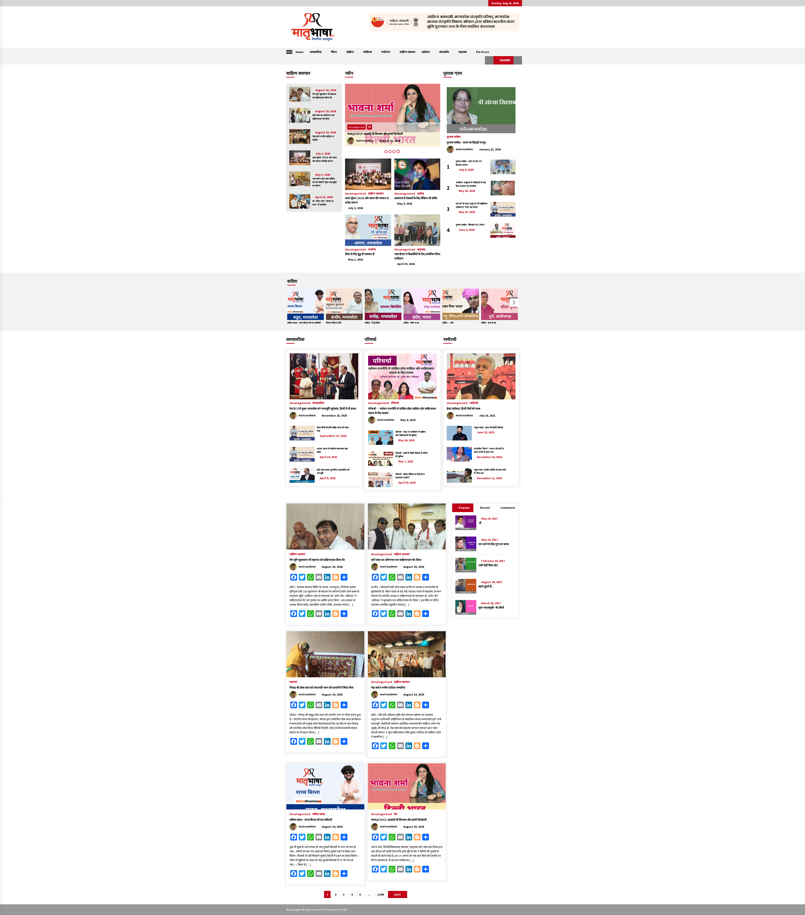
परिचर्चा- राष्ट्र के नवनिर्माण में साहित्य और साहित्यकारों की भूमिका (410, 433)
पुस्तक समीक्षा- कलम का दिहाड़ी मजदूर (466, 142)
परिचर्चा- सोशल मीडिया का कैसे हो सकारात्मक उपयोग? (410, 476)
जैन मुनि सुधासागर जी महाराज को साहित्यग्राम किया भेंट (324, 96)
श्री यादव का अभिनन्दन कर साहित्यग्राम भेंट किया (323, 117)
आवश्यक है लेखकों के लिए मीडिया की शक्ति (415, 198)
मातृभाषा (462, 52)
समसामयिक (316, 52)
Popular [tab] (464, 508)
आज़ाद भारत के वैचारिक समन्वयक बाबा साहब (332, 450)
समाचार (293, 681)
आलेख (420, 193)
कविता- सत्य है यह (488, 322)
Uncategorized (356, 127)
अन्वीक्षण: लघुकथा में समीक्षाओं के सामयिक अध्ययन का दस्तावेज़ (471, 184)
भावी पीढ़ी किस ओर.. (488, 565)
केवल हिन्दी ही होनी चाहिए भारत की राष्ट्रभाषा (333, 429)
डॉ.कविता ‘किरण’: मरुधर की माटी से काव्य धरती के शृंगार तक (489, 450)
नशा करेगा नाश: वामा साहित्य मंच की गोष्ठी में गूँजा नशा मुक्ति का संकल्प (324, 182)
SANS (343, 909)
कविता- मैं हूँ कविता (372, 322)
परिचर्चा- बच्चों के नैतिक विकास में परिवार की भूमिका (411, 455)
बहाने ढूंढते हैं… (486, 586)
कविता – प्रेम (448, 322)
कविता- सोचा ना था (411, 322)
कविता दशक (374, 127)
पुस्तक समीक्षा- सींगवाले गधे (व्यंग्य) (470, 224)
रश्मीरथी (449, 339)
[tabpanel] (392, 115)
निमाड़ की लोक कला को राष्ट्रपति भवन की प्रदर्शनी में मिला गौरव (321, 687)
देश (395, 814)
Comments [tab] (507, 508)
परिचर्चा (370, 339)
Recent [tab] (485, 508)
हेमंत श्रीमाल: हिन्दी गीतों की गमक (463, 408)
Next (514, 302)
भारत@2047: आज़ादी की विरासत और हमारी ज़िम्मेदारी (399, 820)
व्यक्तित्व (367, 52)
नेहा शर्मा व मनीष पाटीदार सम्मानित (323, 138)
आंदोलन (426, 52)
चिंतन (334, 52)
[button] (489, 60)
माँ (479, 523)
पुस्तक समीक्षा (454, 136)
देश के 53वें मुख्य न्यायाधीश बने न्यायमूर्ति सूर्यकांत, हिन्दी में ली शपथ (323, 408)
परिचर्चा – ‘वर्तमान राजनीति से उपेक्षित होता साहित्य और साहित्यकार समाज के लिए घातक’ (402, 411)
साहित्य (350, 52)
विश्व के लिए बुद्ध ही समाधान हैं (359, 254)
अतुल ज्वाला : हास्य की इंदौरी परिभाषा (488, 427)
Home (300, 52)
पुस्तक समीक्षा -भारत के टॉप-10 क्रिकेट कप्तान (469, 163)
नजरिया (372, 249)
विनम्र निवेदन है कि (333, 322)
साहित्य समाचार (407, 52)
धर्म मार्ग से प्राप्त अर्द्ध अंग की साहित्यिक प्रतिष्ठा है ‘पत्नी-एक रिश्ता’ (471, 205)
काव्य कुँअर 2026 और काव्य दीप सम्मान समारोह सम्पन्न (324, 159)
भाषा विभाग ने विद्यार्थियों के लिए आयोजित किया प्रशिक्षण (417, 256)
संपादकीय (444, 52)
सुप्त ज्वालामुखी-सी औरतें (491, 607)
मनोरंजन (385, 52)
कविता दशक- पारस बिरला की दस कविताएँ (368, 134)
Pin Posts (482, 52)
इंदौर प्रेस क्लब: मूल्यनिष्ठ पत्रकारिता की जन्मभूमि (333, 471)
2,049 (380, 894)
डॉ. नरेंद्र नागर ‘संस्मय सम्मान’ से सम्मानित (322, 203)
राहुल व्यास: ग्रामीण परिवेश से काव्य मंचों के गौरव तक (490, 471)
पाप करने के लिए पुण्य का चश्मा (493, 544)
